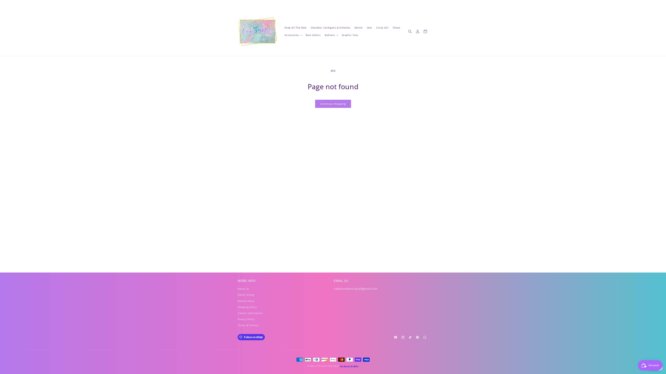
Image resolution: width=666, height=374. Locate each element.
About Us (243, 288)
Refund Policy (246, 301)
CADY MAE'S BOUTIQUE (327, 366)
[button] (293, 35)
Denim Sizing (246, 294)
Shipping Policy (247, 307)
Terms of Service (248, 325)
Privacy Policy (246, 319)
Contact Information (250, 313)
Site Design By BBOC (349, 366)
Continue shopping (333, 103)
